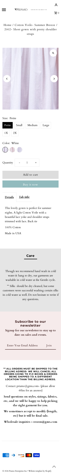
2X (15, 133)
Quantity (7, 162)
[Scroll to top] (54, 466)
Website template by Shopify (39, 471)
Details (9, 197)
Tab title (24, 197)
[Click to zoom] (53, 53)
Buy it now (30, 184)
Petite (7, 125)
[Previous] (7, 78)
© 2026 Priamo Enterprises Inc (14, 471)
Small (19, 125)
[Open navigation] (7, 10)
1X (6, 133)
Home (8, 25)
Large (46, 125)
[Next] (54, 78)
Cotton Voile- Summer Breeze (35, 25)
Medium (32, 125)
